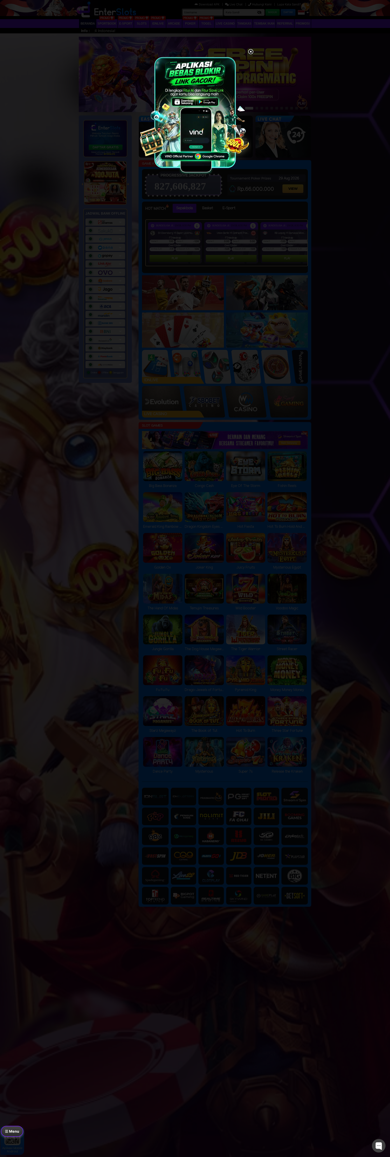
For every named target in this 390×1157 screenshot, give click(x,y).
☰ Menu (12, 1131)
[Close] (250, 52)
